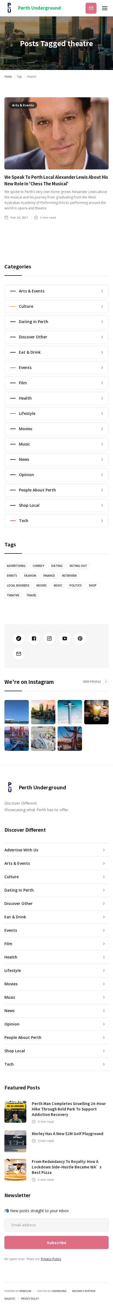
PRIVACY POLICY (30, 1298)
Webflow (25, 1291)
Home (8, 76)
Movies (41, 585)
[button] (105, 8)
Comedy (38, 566)
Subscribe (91, 8)
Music (58, 585)
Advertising (16, 566)
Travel (31, 595)
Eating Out (78, 566)
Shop (93, 585)
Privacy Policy (51, 1259)
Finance (49, 576)
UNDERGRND (58, 1291)
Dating (57, 566)
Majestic (9, 1298)
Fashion (30, 576)
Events (12, 576)
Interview (69, 576)
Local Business (18, 585)
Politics (75, 585)
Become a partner (83, 1291)
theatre (13, 595)
